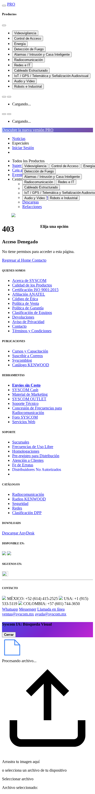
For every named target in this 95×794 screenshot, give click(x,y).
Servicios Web (23, 422)
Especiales (20, 143)
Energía (20, 44)
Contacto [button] (39, 260)
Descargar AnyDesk (18, 533)
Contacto (19, 326)
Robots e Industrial (28, 86)
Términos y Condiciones (31, 331)
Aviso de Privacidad (28, 322)
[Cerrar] (4, 25)
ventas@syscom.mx (18, 614)
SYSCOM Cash (25, 390)
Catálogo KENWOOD (30, 365)
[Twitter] (5, 575)
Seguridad (20, 503)
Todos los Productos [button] (28, 161)
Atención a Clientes (28, 460)
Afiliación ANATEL (28, 294)
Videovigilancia (25, 33)
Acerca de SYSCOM (29, 280)
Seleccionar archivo (17, 779)
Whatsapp (10, 609)
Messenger (27, 609)
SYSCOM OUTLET (29, 399)
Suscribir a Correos (27, 356)
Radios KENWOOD (29, 499)
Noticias (18, 138)
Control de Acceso (27, 38)
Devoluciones (23, 317)
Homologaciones (25, 451)
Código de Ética (25, 299)
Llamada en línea (51, 609)
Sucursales (20, 442)
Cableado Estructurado (31, 70)
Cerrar (9, 635)
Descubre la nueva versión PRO (27, 130)
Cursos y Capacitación (30, 351)
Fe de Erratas (22, 465)
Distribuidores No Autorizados (36, 469)
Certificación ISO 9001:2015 (35, 290)
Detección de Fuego (29, 49)
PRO (11, 4)
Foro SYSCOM (25, 417)
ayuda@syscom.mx (50, 614)
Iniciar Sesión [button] (23, 148)
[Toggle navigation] (4, 5)
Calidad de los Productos (32, 285)
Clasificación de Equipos (32, 312)
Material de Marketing (30, 394)
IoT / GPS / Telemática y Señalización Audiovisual (51, 76)
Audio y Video (24, 81)
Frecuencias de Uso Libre (32, 446)
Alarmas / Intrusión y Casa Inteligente (42, 54)
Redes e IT (22, 65)
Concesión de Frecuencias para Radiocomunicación (37, 410)
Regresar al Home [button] (17, 260)
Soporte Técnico (25, 403)
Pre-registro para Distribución (35, 456)
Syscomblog (22, 360)
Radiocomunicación (28, 60)
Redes (17, 508)
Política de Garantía (28, 308)
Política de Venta (25, 303)
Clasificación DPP (27, 513)
